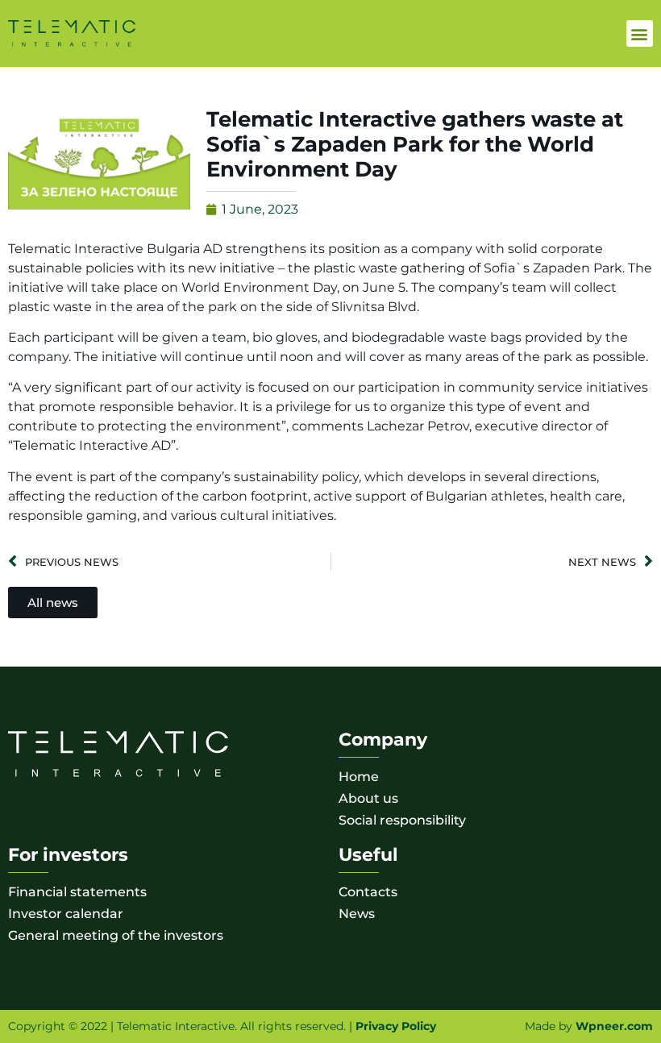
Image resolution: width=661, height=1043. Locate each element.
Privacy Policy (395, 1026)
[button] (639, 33)
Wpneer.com (614, 1026)
